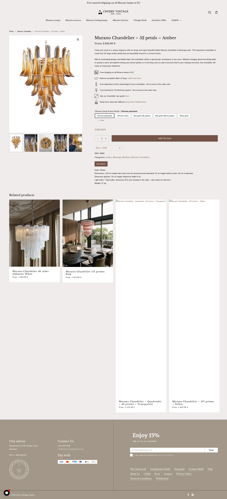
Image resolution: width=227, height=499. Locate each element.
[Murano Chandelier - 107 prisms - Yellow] (194, 298)
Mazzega (117, 157)
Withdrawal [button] (162, 478)
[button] (78, 39)
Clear (102, 120)
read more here (134, 78)
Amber (108, 157)
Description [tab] (101, 164)
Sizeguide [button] (179, 469)
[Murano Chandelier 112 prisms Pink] (88, 233)
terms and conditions (166, 455)
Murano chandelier (24, 31)
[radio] (104, 116)
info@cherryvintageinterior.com (71, 449)
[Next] (78, 143)
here (127, 96)
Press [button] (157, 473)
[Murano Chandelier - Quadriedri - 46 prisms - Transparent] (141, 298)
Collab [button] (147, 473)
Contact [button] (168, 473)
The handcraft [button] (138, 469)
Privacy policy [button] (184, 473)
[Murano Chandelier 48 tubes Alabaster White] (34, 233)
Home (11, 31)
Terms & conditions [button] (141, 478)
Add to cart (164, 138)
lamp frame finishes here (135, 102)
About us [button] (135, 473)
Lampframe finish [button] (160, 469)
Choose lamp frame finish (107, 111)
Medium (126, 157)
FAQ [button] (210, 469)
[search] (209, 12)
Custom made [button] (196, 469)
